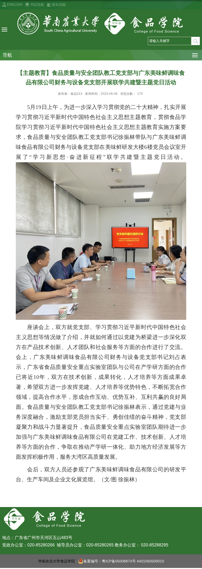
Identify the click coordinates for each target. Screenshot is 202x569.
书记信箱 (37, 5)
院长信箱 (59, 5)
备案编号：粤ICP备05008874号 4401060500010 (123, 561)
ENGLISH (14, 5)
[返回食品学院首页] (101, 23)
